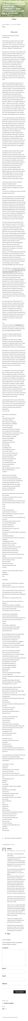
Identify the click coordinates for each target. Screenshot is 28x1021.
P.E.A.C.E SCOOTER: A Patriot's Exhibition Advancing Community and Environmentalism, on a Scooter (14, 7)
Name (4, 968)
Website (4, 983)
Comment (5, 948)
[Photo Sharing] (14, 32)
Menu (14, 19)
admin (19, 24)
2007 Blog (7, 838)
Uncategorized (16, 838)
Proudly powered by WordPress (10, 1017)
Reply (8, 933)
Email (4, 976)
